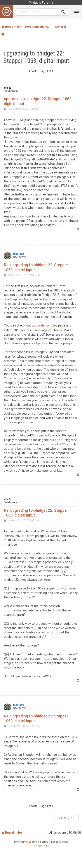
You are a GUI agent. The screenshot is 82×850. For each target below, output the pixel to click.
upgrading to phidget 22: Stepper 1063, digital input (36, 57)
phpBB (29, 842)
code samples (47, 325)
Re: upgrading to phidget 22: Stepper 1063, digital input (36, 267)
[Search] (63, 12)
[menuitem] (37, 846)
